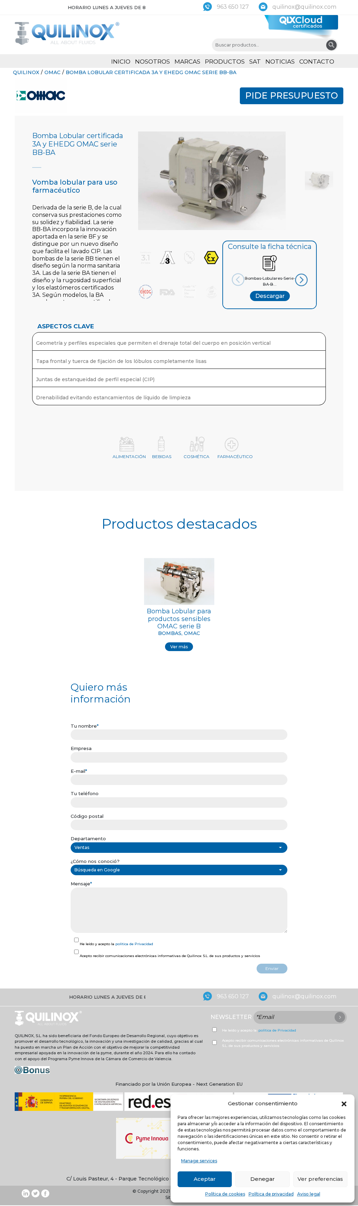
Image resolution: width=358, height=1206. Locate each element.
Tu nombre (85, 726)
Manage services (199, 1160)
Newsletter (231, 1017)
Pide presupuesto (291, 95)
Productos (225, 61)
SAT (255, 61)
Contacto (316, 61)
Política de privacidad (271, 1194)
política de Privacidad (134, 944)
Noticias (280, 61)
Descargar (270, 296)
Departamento (88, 838)
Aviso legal (308, 1194)
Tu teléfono (85, 793)
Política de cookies (225, 1194)
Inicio (120, 61)
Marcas (187, 61)
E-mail (79, 771)
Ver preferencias (320, 1179)
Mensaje (81, 883)
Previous (245, 279)
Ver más (179, 646)
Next (294, 280)
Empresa (81, 748)
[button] (344, 1103)
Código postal (87, 816)
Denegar (262, 1179)
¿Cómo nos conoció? (95, 861)
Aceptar (205, 1179)
